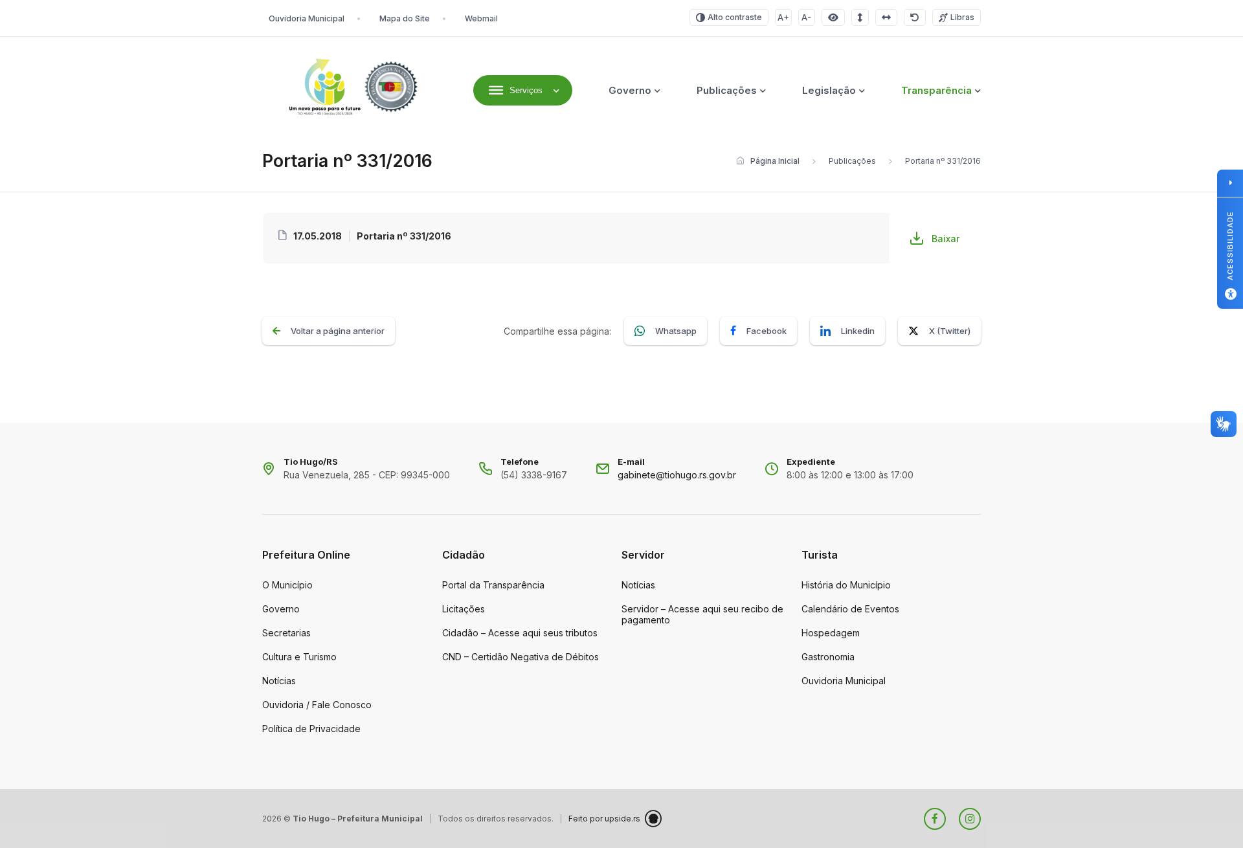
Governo (630, 90)
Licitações (463, 608)
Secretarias (286, 632)
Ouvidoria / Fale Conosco (317, 704)
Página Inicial (775, 161)
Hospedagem (830, 632)
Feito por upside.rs (604, 818)
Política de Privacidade (311, 728)
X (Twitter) (949, 331)
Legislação (829, 90)
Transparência (936, 90)
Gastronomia (828, 656)
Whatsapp (676, 331)
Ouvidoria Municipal (306, 18)
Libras (962, 17)
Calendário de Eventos (850, 608)
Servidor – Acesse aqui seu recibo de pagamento (702, 614)
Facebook (766, 331)
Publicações (727, 90)
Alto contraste (735, 17)
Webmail (481, 18)
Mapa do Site (404, 18)
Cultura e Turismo (299, 656)
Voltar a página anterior (338, 331)
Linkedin (858, 331)
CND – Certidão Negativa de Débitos (520, 656)
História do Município (846, 584)
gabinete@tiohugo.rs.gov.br (677, 474)
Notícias (279, 680)
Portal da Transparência (493, 584)
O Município (287, 584)
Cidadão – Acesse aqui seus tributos (520, 632)
